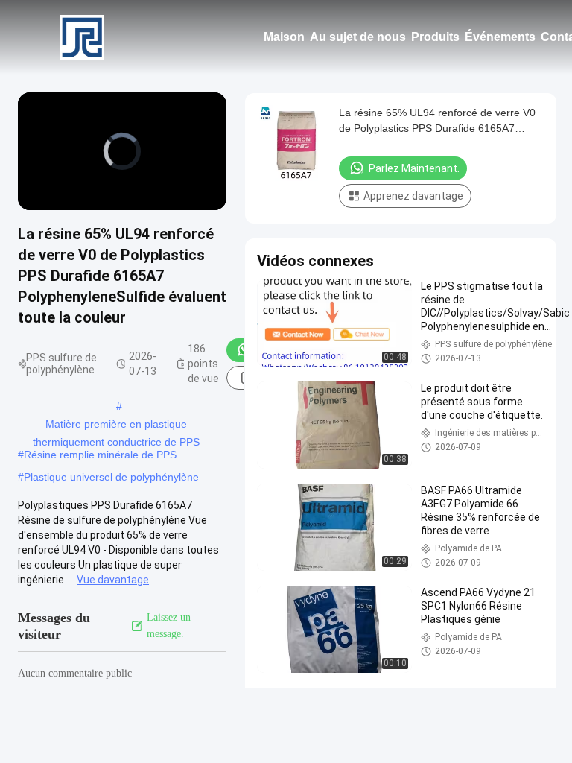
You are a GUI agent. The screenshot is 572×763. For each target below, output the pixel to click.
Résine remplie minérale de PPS (100, 454)
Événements (500, 37)
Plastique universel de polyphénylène (111, 477)
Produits (435, 37)
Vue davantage (113, 580)
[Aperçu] (82, 37)
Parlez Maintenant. (414, 168)
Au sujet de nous (358, 37)
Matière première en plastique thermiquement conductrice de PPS (116, 425)
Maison (284, 37)
